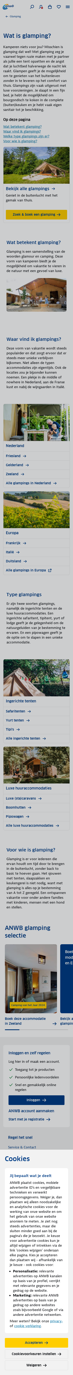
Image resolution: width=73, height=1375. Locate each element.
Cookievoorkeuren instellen (34, 1354)
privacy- (56, 1321)
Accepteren (34, 1343)
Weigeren (33, 1365)
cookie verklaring (27, 1326)
